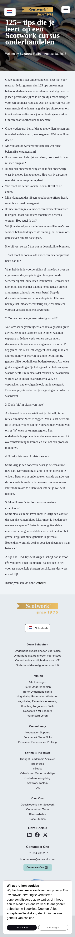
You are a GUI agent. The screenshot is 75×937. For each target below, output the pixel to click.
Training (37, 675)
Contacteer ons (35, 867)
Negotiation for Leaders (37, 710)
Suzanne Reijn (31, 53)
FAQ (37, 787)
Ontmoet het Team (37, 809)
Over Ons (37, 798)
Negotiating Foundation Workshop (37, 696)
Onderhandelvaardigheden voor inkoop (37, 655)
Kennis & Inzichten (37, 752)
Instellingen (53, 927)
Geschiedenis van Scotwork (37, 804)
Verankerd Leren (37, 715)
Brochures (37, 763)
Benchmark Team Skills (37, 737)
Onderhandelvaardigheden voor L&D (37, 660)
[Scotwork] (37, 608)
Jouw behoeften (37, 644)
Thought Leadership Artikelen (37, 758)
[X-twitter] (45, 835)
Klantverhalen (37, 814)
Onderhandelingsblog (37, 778)
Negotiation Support (37, 732)
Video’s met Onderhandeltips (37, 773)
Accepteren (22, 927)
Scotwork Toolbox (37, 782)
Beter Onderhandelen (37, 686)
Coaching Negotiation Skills (37, 706)
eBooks (37, 768)
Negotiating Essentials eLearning (38, 701)
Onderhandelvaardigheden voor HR (37, 665)
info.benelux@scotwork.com (37, 859)
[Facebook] (37, 835)
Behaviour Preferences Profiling (37, 742)
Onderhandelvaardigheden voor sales (38, 650)
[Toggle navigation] (65, 9)
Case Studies (37, 818)
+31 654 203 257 (37, 853)
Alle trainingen (37, 682)
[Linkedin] (29, 835)
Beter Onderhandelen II (37, 691)
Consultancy (37, 726)
